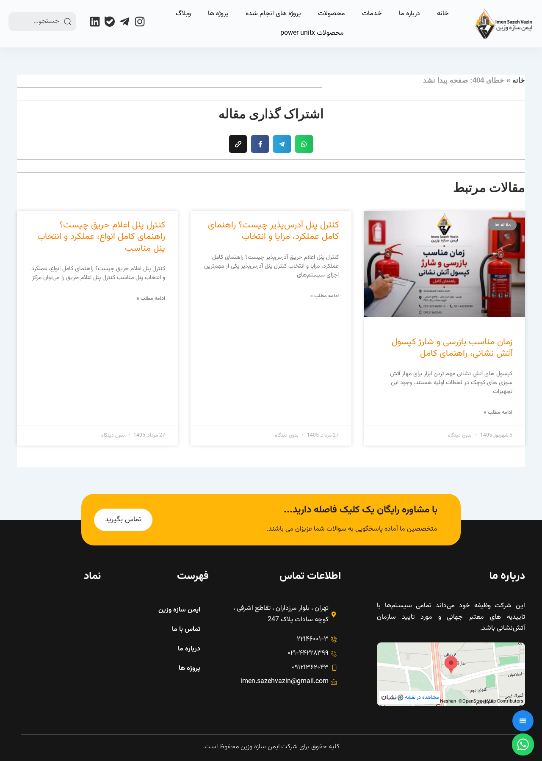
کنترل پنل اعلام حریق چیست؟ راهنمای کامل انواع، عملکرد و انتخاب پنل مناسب (101, 236)
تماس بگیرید (123, 519)
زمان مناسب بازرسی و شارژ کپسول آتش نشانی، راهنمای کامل (452, 347)
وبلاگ (183, 13)
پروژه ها (218, 13)
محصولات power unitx (312, 33)
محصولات (331, 13)
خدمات (372, 13)
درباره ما (409, 13)
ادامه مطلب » (498, 412)
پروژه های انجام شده (273, 13)
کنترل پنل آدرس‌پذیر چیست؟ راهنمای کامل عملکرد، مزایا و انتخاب (273, 231)
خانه (443, 13)
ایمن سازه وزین (179, 610)
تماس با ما (186, 629)
